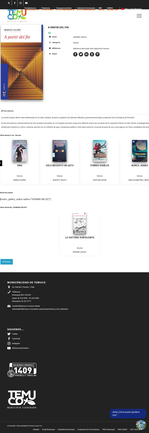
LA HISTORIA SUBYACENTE (79, 237)
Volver (7, 262)
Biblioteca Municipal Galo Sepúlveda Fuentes (91, 49)
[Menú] (138, 15)
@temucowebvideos (20, 348)
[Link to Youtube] (26, 3)
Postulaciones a (32, 9)
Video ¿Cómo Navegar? (133, 9)
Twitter (15, 334)
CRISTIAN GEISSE (100, 180)
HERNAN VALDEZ (80, 37)
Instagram (16, 343)
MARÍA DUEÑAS (19, 180)
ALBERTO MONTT (60, 180)
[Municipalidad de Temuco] (16, 15)
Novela (76, 43)
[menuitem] (31, 9)
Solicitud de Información (86, 9)
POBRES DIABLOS (99, 165)
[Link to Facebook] (14, 3)
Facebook (16, 338)
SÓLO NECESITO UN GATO (60, 165)
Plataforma (47, 9)
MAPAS (112, 9)
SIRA (19, 165)
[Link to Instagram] (20, 3)
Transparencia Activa (65, 9)
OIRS (101, 9)
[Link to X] (9, 3)
